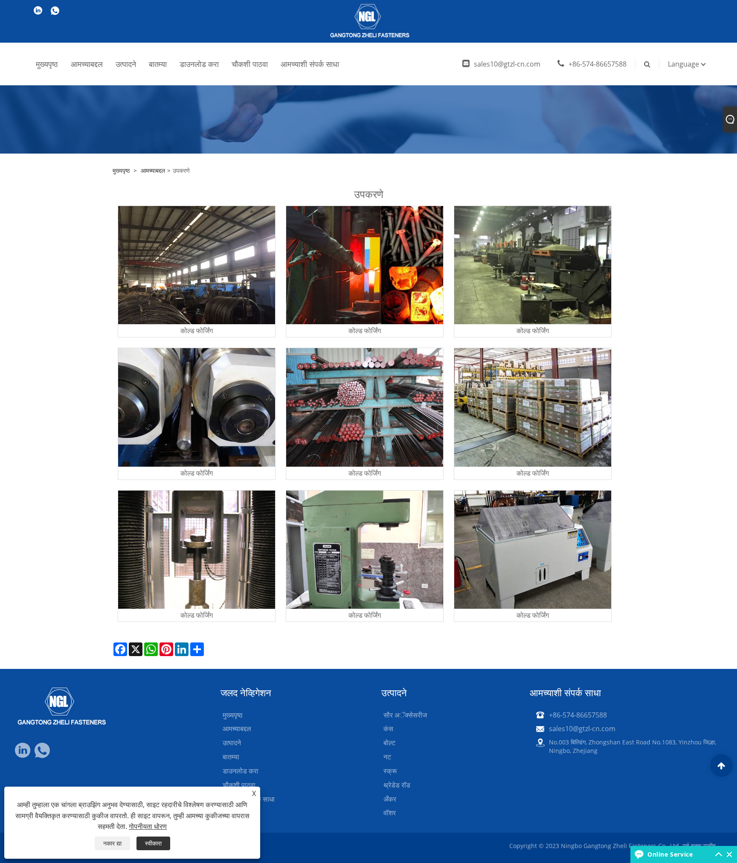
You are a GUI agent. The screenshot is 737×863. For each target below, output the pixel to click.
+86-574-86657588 (598, 64)
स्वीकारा (153, 843)
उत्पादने (126, 64)
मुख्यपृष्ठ (47, 64)
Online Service (670, 854)
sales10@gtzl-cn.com (507, 64)
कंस (388, 728)
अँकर (389, 799)
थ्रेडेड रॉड (396, 785)
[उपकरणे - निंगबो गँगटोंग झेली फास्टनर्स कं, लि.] (369, 21)
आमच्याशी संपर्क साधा (310, 64)
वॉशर (389, 812)
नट (387, 756)
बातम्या (158, 64)
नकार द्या (112, 843)
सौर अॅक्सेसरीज (405, 715)
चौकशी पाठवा (250, 64)
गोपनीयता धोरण (148, 826)
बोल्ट (389, 742)
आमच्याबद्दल (87, 64)
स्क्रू (390, 771)
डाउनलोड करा (199, 64)
